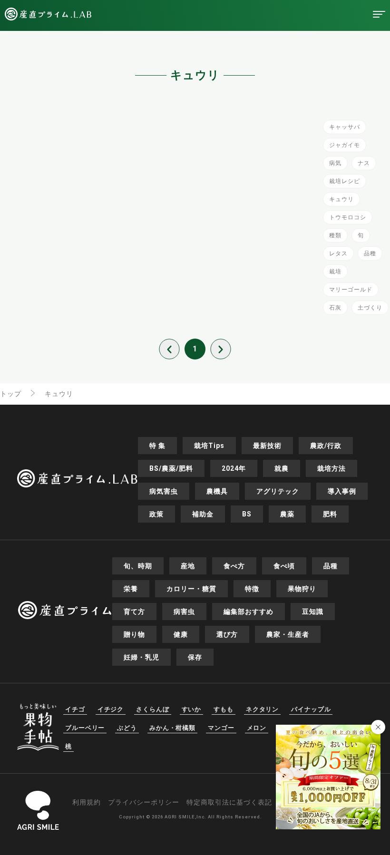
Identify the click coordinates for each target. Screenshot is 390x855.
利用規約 (86, 802)
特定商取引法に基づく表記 (229, 802)
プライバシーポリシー (143, 802)
